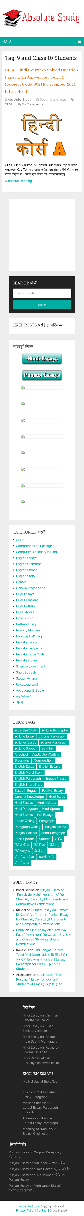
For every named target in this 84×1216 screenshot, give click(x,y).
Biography (22, 760)
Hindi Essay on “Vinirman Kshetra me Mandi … (40, 1018)
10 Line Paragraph (52, 736)
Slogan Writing (26, 678)
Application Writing (45, 754)
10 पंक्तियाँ (48, 748)
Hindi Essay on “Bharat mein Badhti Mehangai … (40, 1039)
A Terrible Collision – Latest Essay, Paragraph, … (42, 1120)
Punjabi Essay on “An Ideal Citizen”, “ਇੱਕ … (38, 1163)
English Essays (26, 558)
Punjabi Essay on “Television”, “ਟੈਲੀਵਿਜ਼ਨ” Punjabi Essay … (37, 1177)
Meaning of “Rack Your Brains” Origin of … (39, 1131)
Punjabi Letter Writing (31, 654)
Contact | (43, 1210)
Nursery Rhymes (28, 630)
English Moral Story (29, 772)
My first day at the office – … (41, 1084)
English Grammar (28, 564)
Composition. (43, 760)
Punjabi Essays (27, 642)
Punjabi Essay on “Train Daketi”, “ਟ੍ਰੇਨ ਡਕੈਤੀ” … (40, 1169)
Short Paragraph (53, 833)
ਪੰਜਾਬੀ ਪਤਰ (22, 863)
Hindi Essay (56, 797)
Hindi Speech (52, 809)
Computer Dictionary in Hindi (36, 552)
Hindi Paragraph (26, 809)
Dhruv (20, 930)
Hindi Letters (25, 606)
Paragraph (46, 821)
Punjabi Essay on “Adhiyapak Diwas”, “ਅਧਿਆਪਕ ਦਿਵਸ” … (35, 1188)
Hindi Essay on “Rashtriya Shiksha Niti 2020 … (41, 1050)
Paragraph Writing (29, 636)
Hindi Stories (25, 612)
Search (42, 304)
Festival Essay (52, 791)
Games (21, 582)
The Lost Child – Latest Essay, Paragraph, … (40, 1094)
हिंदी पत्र (54, 845)
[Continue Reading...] (19, 181)
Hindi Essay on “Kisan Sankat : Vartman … (38, 1028)
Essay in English (26, 791)
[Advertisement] (42, 235)
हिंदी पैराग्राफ (22, 851)
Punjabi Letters (26, 833)
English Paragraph (28, 778)
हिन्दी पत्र (40, 851)
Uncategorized (27, 684)
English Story (25, 576)
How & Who (24, 618)
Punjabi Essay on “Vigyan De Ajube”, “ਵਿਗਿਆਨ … (35, 1154)
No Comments (32, 104)
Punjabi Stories (27, 660)
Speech (44, 839)
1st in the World (26, 730)
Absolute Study (29, 1206)
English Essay (24, 766)
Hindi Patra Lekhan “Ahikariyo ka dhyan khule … (42, 1060)
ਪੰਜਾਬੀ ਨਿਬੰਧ (47, 857)
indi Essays (45, 815)
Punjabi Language (29, 648)
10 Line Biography (55, 730)
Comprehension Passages (35, 546)
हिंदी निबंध (39, 845)
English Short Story (28, 784)
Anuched (21, 754)
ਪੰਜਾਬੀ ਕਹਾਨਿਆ (25, 857)
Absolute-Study (19, 99)
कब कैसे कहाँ (23, 696)
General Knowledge (30, 588)
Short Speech (26, 672)
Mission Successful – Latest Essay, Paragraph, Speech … (40, 1107)
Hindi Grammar (27, 600)
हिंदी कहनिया (22, 845)
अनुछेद (58, 839)
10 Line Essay (25, 736)
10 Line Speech (26, 748)
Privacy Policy (25, 1210)
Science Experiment (30, 666)
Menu (6, 41)
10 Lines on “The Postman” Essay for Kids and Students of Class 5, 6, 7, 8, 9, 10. (39, 979)
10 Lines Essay (25, 742)
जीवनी (19, 702)
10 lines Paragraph (54, 742)
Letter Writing (26, 624)
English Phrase (26, 570)
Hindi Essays (25, 594)
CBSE (9, 104)
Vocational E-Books (30, 690)
